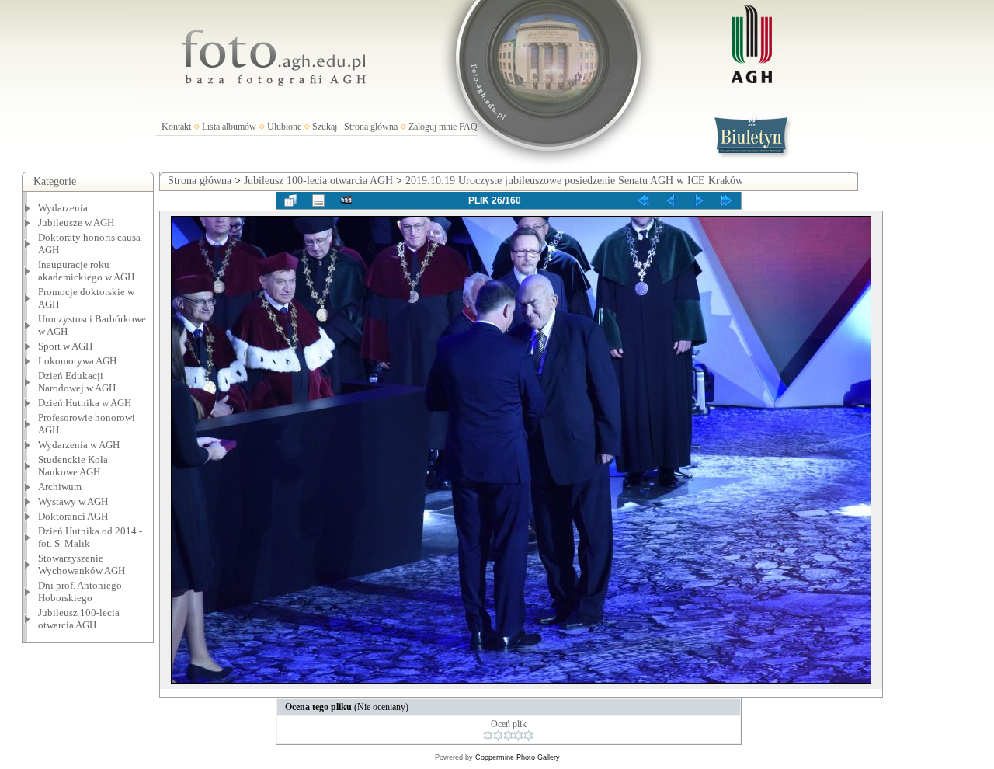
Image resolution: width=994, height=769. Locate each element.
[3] (508, 735)
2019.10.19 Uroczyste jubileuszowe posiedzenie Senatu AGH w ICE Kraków (574, 180)
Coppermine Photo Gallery (517, 757)
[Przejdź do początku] (643, 200)
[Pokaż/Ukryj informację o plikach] (318, 200)
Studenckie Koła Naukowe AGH (73, 466)
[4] (518, 735)
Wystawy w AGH (73, 501)
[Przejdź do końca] (727, 200)
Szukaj (324, 126)
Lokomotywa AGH (77, 361)
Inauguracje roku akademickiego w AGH (86, 271)
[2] (498, 735)
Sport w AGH (65, 346)
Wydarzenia (63, 208)
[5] (528, 735)
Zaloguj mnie (432, 126)
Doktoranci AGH (73, 516)
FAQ (468, 126)
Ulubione (284, 126)
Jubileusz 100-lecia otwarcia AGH (79, 619)
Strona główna (371, 126)
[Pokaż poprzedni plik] (671, 200)
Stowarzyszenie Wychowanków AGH (81, 564)
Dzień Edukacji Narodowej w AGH (77, 382)
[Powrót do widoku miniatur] (290, 200)
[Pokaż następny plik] (699, 200)
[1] (488, 735)
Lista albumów (229, 126)
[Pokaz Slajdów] (346, 200)
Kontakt (176, 126)
